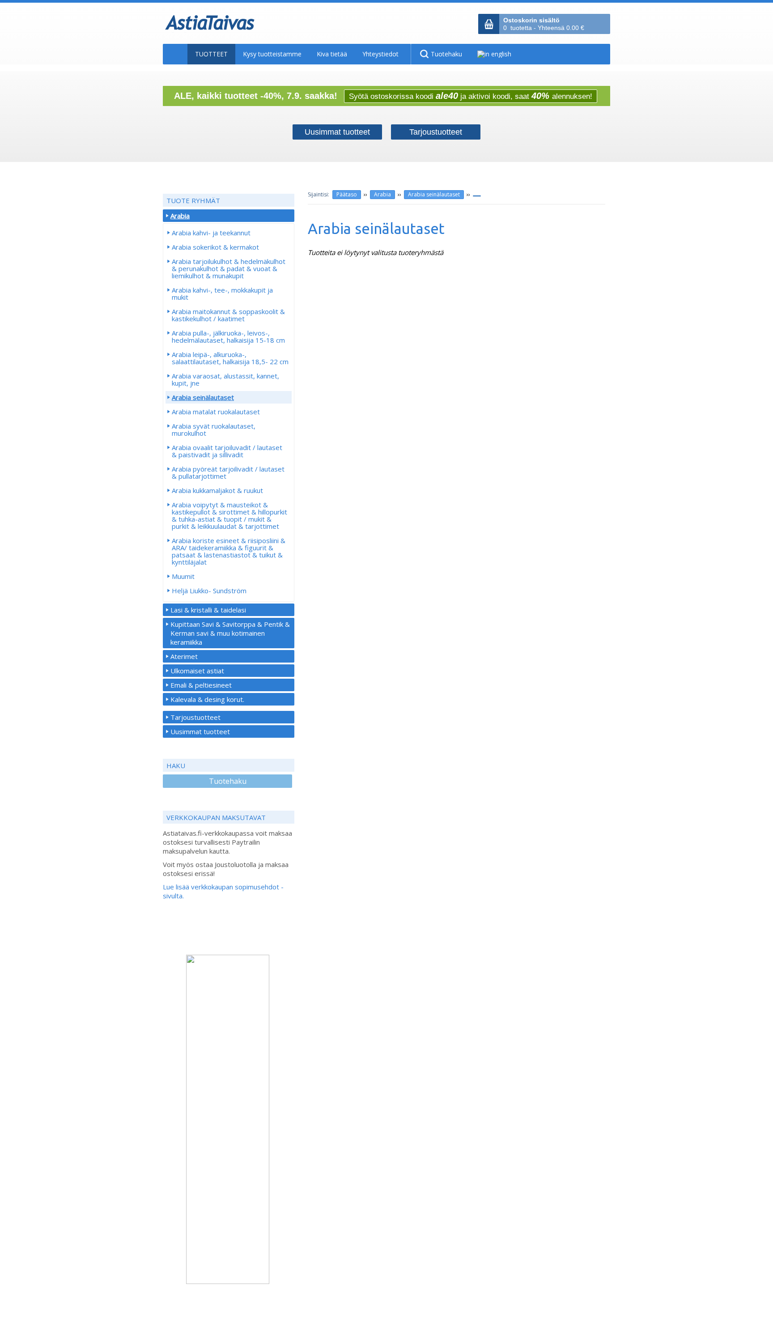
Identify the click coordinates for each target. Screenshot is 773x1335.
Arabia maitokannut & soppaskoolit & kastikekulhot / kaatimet (228, 315)
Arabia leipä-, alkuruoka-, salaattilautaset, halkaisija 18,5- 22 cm (230, 358)
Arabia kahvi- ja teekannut (211, 232)
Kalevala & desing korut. (207, 699)
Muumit (183, 576)
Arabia (382, 194)
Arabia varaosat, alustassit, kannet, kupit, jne (225, 379)
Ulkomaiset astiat (197, 670)
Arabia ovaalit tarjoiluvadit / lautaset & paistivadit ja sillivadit (227, 451)
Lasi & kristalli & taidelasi (208, 609)
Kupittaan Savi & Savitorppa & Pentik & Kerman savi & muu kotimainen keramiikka (230, 633)
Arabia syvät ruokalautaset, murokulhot (213, 429)
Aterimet (184, 656)
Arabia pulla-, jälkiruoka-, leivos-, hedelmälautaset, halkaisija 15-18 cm (228, 336)
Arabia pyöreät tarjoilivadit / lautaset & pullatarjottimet (228, 472)
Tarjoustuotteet (195, 717)
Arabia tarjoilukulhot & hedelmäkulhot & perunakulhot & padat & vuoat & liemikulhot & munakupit (228, 268)
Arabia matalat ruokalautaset (216, 411)
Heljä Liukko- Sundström (209, 590)
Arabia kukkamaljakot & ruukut (217, 490)
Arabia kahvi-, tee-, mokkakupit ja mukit (222, 293)
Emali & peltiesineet (201, 684)
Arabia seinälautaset (434, 194)
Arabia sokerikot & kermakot (215, 246)
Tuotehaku (227, 781)
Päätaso (346, 194)
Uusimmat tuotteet (200, 731)
